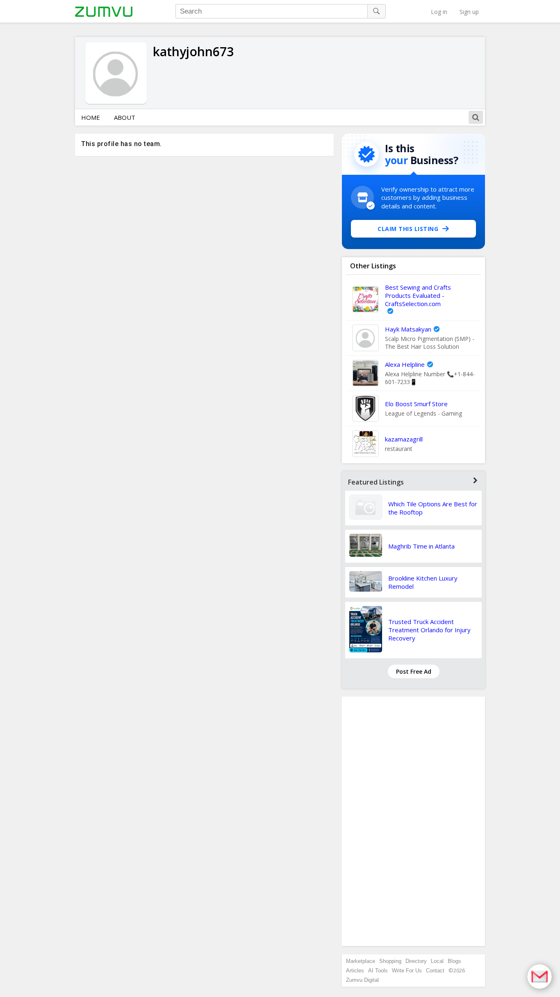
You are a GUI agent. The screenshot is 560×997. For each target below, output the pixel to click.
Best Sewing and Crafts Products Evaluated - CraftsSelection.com (418, 295)
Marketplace (360, 961)
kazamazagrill (404, 439)
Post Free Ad (413, 671)
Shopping (390, 961)
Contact (435, 970)
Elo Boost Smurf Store (416, 404)
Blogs (454, 961)
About (124, 117)
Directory (416, 961)
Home (90, 117)
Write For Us (407, 970)
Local (437, 961)
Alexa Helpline (405, 364)
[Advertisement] (413, 821)
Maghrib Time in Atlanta (421, 546)
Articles (355, 970)
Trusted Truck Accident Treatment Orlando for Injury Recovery (429, 629)
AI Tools (378, 970)
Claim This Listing (408, 229)
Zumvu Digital (362, 980)
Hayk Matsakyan (408, 329)
